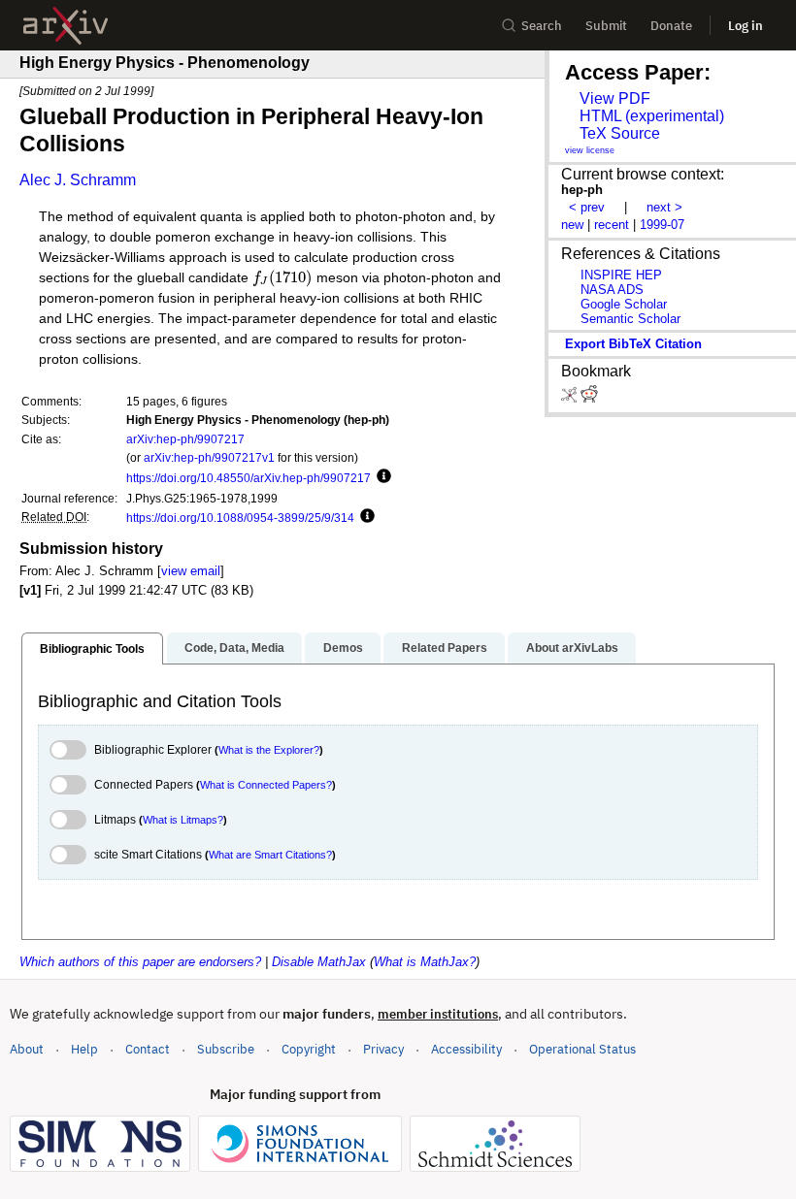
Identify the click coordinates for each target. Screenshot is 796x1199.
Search (541, 25)
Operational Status (582, 1048)
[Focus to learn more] (381, 477)
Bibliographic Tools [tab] (92, 649)
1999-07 (662, 224)
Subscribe (225, 1049)
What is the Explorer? (268, 750)
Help (84, 1049)
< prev (587, 207)
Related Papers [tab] (444, 648)
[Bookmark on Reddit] (589, 398)
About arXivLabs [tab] (572, 648)
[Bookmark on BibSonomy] (570, 398)
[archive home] (65, 26)
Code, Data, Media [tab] (234, 648)
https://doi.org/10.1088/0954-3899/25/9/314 (240, 517)
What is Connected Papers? (266, 785)
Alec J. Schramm (77, 180)
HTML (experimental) (652, 116)
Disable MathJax (319, 962)
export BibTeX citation (633, 344)
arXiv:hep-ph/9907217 (185, 439)
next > (664, 207)
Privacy (383, 1049)
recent (611, 224)
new (572, 224)
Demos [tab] (343, 648)
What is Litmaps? (183, 820)
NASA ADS (612, 289)
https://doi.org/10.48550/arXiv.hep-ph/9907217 (248, 477)
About (27, 1049)
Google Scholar (623, 304)
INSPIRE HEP (621, 275)
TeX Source (620, 133)
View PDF (615, 98)
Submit (606, 25)
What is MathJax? (425, 962)
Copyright (309, 1049)
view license (589, 150)
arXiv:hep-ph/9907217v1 (209, 457)
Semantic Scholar (630, 318)
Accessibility (466, 1049)
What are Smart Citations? (270, 854)
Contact (147, 1049)
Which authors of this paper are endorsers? (140, 962)
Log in (745, 25)
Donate (671, 25)
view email (190, 571)
